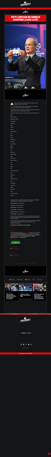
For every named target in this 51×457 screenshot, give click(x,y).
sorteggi (34, 263)
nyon (32, 263)
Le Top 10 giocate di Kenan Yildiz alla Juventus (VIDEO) (25, 295)
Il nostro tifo (24, 8)
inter (24, 263)
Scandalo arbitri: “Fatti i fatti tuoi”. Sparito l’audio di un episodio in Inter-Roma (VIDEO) (39, 296)
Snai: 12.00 (12, 228)
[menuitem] (23, 9)
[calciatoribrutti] (25, 3)
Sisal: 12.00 (13, 230)
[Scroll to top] (49, 453)
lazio (26, 263)
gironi (22, 263)
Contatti (28, 8)
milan (28, 263)
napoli (30, 263)
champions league (18, 263)
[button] (11, 287)
